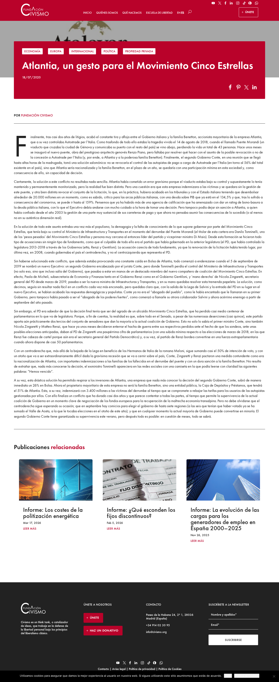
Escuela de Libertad (159, 12)
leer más (36, 529)
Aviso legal (119, 669)
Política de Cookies (169, 669)
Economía (32, 51)
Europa (55, 51)
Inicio (87, 12)
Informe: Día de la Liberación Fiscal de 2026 (228, 513)
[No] (274, 676)
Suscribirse (233, 640)
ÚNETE (249, 12)
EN (179, 13)
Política (109, 51)
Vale (227, 675)
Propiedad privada (139, 51)
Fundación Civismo (37, 115)
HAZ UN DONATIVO (104, 630)
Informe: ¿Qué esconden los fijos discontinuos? (63, 513)
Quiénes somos (107, 12)
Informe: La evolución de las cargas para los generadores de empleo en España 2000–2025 (147, 519)
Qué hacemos (132, 12)
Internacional (82, 51)
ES (182, 13)
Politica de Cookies (247, 675)
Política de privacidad (142, 669)
